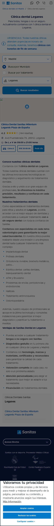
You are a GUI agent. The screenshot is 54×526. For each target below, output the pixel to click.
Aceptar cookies (27, 508)
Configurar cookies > (26, 521)
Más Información (12, 501)
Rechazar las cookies (27, 515)
